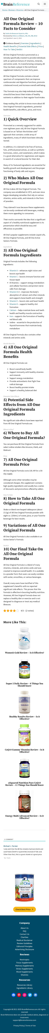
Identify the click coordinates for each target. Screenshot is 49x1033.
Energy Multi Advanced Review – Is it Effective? (24, 817)
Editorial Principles (24, 946)
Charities (24, 937)
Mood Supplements (24, 971)
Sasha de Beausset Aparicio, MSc (16, 33)
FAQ (24, 931)
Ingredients (35, 43)
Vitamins (19, 10)
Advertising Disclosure (24, 949)
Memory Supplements (24, 965)
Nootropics (24, 959)
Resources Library (24, 985)
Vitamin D (14, 292)
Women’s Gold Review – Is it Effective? (24, 652)
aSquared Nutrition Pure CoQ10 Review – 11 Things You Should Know (24, 784)
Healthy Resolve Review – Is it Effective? (24, 717)
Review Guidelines (24, 943)
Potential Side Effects (27, 46)
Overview (25, 43)
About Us (24, 928)
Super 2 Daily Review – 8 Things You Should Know (24, 684)
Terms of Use (30, 1025)
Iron (11, 316)
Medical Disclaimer (24, 940)
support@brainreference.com (24, 1020)
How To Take (9, 49)
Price (40, 46)
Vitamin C (14, 276)
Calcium (13, 310)
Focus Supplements (24, 962)
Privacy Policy (18, 1025)
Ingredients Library (25, 988)
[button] (39, 4)
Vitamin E (14, 301)
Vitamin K (14, 304)
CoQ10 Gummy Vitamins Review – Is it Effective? (24, 750)
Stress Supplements (24, 968)
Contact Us (24, 934)
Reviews (12, 10)
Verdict (19, 49)
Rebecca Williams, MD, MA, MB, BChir (25, 36)
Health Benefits (10, 46)
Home (4, 10)
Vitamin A (14, 270)
